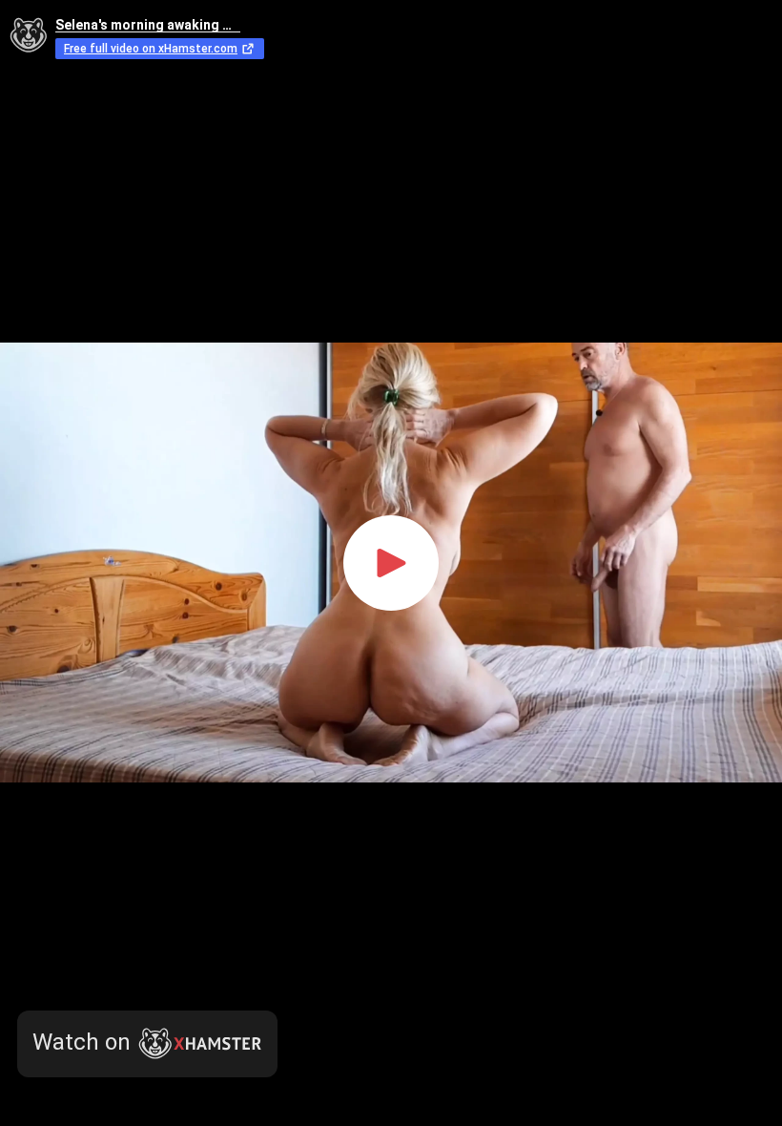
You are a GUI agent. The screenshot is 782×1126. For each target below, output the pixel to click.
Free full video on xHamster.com (150, 48)
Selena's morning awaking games (147, 25)
